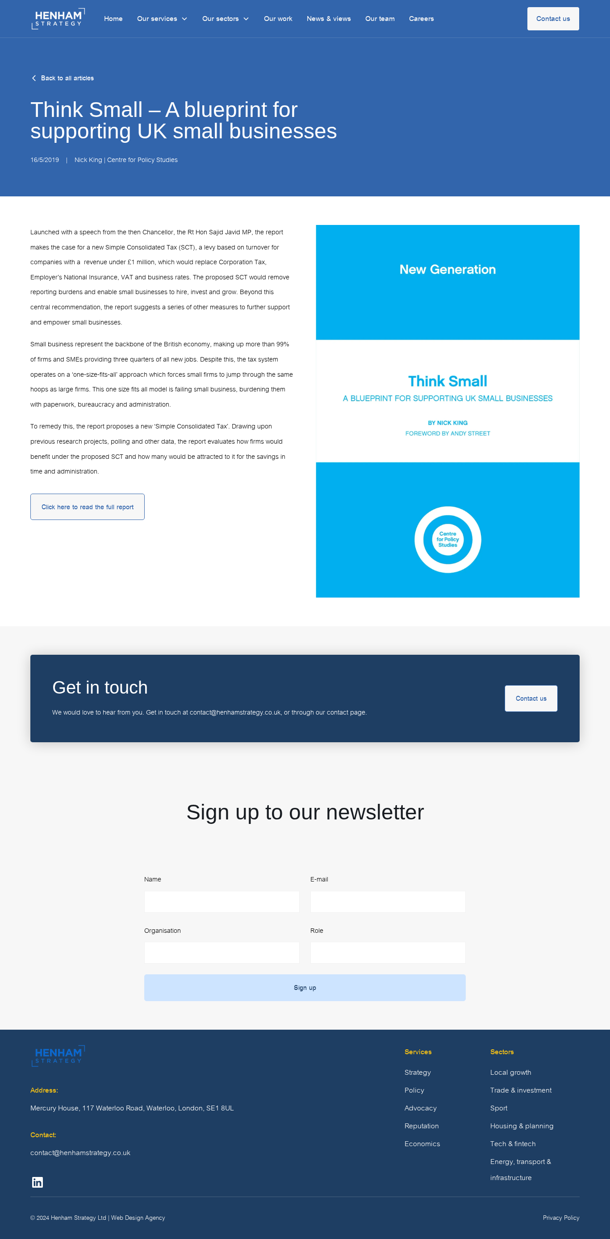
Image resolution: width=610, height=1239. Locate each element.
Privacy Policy (561, 1218)
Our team (380, 18)
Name (152, 879)
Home (113, 18)
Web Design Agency (138, 1218)
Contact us (553, 18)
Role (316, 930)
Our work (278, 18)
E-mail (319, 879)
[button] (162, 18)
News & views (329, 18)
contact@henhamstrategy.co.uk (80, 1152)
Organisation (162, 930)
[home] (58, 19)
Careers (421, 18)
